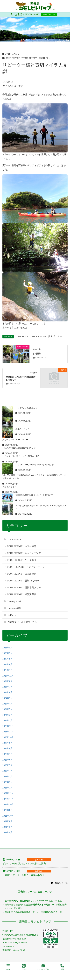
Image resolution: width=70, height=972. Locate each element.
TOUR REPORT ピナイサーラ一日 (26, 567)
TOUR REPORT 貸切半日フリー (24, 587)
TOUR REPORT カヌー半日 (21, 546)
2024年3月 (7, 709)
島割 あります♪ (9, 487)
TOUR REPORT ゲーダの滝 (21, 560)
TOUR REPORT (13, 58)
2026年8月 (7, 647)
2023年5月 (7, 765)
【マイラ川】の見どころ (26, 408)
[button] (59, 883)
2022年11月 (8, 799)
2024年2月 (7, 715)
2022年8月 (7, 810)
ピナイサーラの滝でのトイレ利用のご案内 (21, 456)
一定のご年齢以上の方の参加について (19, 448)
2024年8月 (7, 681)
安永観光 (17, 908)
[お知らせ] (54, 377)
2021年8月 (7, 821)
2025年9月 (7, 659)
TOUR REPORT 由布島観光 (21, 574)
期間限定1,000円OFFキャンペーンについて (34, 495)
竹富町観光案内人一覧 (51, 912)
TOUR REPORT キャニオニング (24, 553)
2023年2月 (7, 782)
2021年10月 (8, 816)
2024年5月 (7, 698)
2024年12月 (8, 676)
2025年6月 (7, 664)
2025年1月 (7, 670)
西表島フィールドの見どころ (22, 622)
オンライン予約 (43, 969)
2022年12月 (8, 793)
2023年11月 (8, 731)
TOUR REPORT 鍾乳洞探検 (21, 594)
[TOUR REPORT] (16, 354)
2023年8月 (7, 748)
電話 (62, 969)
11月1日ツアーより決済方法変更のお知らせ (34, 464)
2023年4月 (7, 771)
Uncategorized (14, 601)
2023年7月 (7, 754)
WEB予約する (49, 14)
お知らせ (12, 615)
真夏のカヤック (22, 429)
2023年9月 (7, 743)
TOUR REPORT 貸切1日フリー (37, 58)
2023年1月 (7, 788)
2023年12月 (8, 726)
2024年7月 (7, 687)
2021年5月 (7, 827)
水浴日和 (37, 353)
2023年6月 (7, 760)
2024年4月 (7, 704)
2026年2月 (7, 653)
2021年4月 (7, 832)
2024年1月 (7, 720)
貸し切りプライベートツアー (15, 439)
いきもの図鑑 (14, 608)
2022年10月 (8, 804)
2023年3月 (7, 776)
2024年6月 (7, 692)
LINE (24, 969)
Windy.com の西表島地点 (50, 900)
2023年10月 (8, 737)
